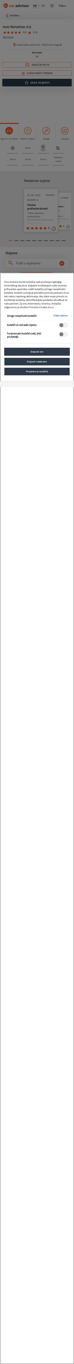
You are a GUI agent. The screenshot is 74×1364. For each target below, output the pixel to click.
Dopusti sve (37, 351)
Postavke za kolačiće (37, 371)
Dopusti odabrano (37, 361)
